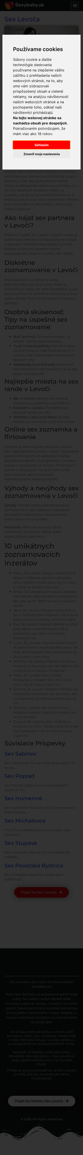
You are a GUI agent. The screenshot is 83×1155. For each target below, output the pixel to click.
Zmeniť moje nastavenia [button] (41, 154)
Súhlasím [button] (42, 145)
